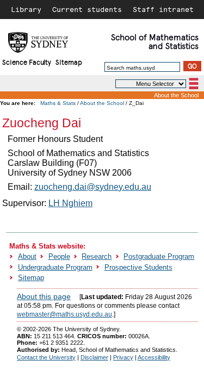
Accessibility (154, 357)
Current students (87, 9)
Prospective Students (138, 267)
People (59, 256)
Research (97, 256)
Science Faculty (26, 61)
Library (26, 9)
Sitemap (68, 61)
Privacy (123, 357)
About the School (176, 95)
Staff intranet (163, 9)
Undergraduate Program (55, 267)
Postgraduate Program (158, 256)
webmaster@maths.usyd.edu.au (64, 314)
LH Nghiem (70, 203)
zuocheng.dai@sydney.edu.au (92, 186)
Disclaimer (94, 357)
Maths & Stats (58, 103)
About (27, 256)
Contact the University (46, 357)
